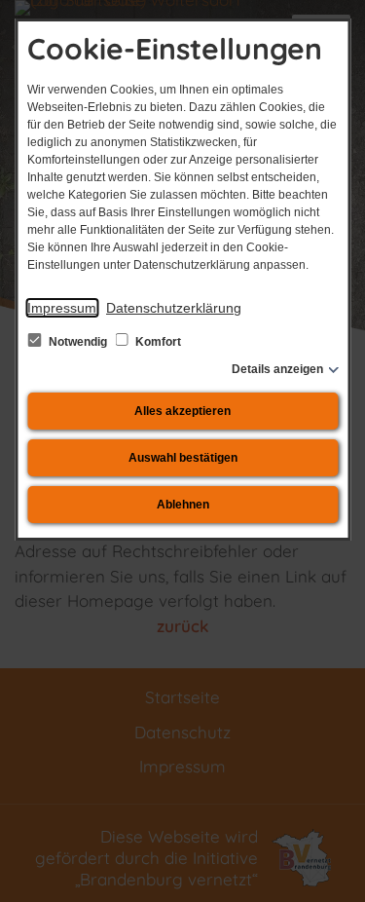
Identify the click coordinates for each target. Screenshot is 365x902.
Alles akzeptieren (182, 411)
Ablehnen (183, 504)
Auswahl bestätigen (182, 458)
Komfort (156, 342)
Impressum (61, 308)
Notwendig (78, 342)
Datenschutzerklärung (173, 308)
